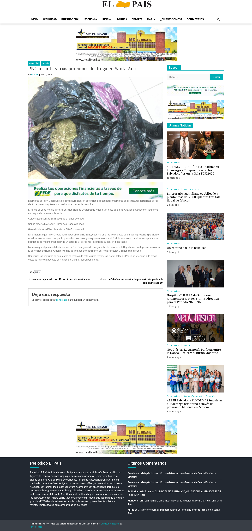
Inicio (34, 19)
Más (149, 19)
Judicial (107, 19)
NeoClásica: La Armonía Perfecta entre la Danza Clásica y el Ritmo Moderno (194, 351)
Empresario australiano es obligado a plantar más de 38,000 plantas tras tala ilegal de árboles (193, 196)
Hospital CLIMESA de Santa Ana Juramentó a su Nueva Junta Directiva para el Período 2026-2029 (193, 298)
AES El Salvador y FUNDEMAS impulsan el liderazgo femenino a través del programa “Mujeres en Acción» (194, 403)
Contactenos (195, 19)
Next (173, 44)
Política (122, 19)
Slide (37, 272)
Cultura (186, 345)
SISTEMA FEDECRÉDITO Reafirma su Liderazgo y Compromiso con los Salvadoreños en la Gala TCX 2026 (193, 170)
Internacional (70, 19)
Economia (91, 19)
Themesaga (36, 527)
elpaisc (34, 74)
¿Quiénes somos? (171, 19)
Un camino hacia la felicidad (186, 248)
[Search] (218, 19)
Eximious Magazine (110, 524)
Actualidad (50, 19)
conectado (62, 299)
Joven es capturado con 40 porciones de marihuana (60, 279)
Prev (79, 44)
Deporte (137, 19)
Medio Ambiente (191, 189)
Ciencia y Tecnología (193, 396)
